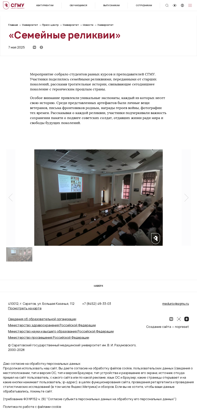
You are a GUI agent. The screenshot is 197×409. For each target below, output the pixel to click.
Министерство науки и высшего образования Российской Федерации (61, 331)
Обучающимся (78, 5)
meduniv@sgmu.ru (175, 304)
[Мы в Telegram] (179, 319)
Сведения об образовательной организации (42, 319)
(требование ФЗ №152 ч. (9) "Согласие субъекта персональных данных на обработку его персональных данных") (89, 399)
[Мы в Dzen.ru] (186, 319)
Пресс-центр (50, 25)
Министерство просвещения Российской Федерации (48, 337)
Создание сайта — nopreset (167, 327)
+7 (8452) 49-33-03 (96, 304)
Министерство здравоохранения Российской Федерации (52, 325)
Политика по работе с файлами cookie (32, 407)
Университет (30, 25)
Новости (88, 25)
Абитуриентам (44, 5)
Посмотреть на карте (25, 308)
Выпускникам (111, 5)
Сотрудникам (144, 5)
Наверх (98, 285)
